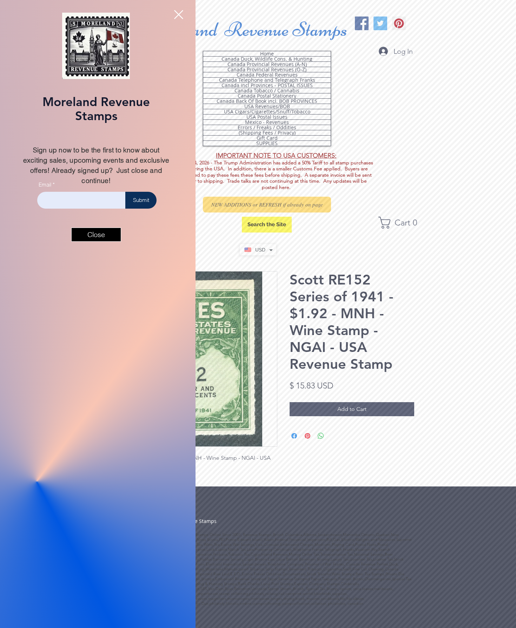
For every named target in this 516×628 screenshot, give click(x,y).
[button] (178, 14)
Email (45, 184)
